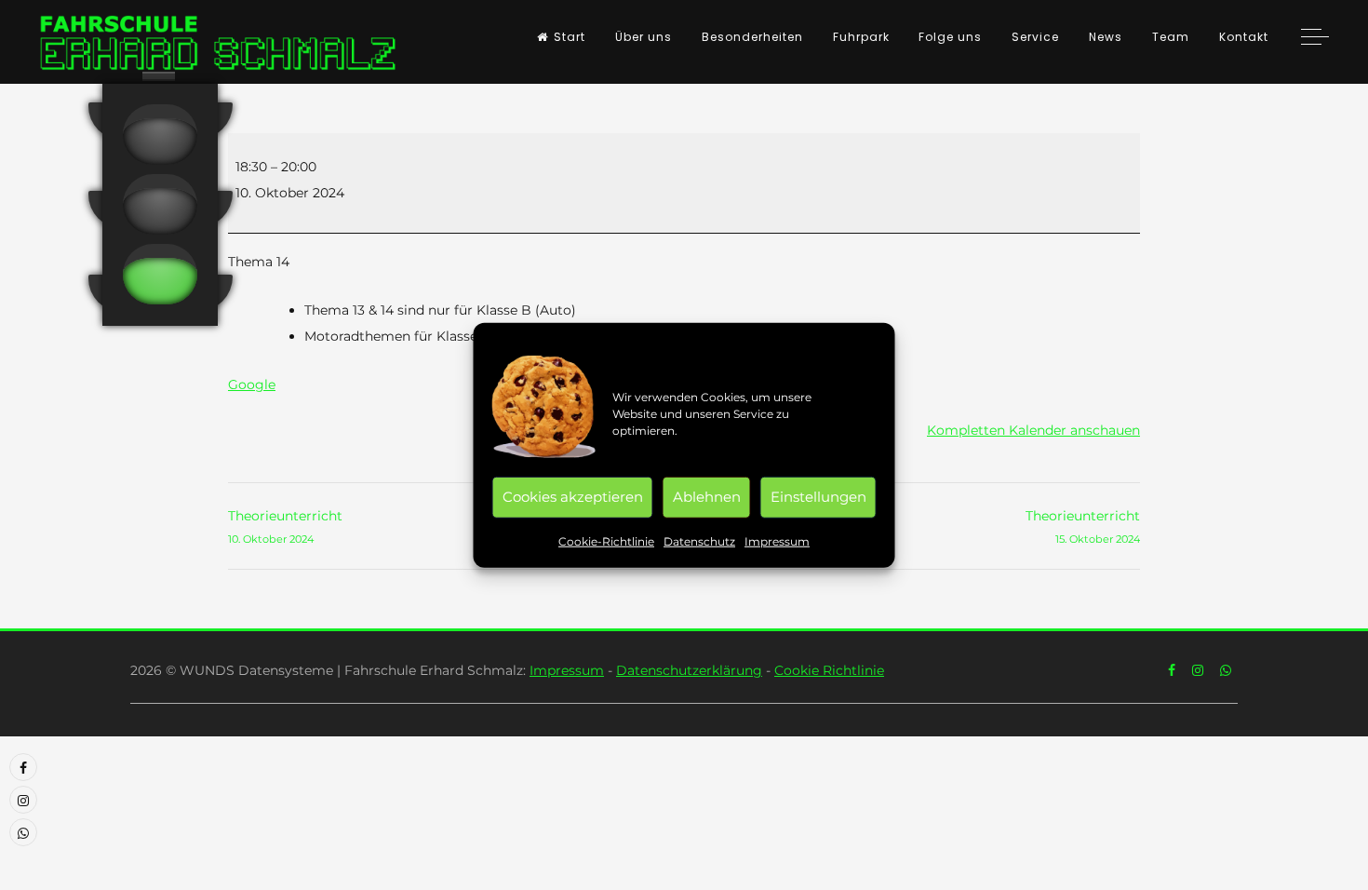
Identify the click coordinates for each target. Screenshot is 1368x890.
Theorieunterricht (285, 526)
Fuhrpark (861, 37)
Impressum (777, 540)
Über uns (643, 37)
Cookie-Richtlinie (606, 540)
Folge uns (950, 37)
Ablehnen (707, 497)
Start (569, 37)
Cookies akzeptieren (573, 497)
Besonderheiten (752, 37)
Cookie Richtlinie (829, 670)
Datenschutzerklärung (689, 670)
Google (251, 384)
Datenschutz (699, 540)
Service (1035, 37)
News (1105, 37)
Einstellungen (818, 497)
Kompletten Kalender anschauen (1033, 430)
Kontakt (1243, 37)
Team (1170, 37)
